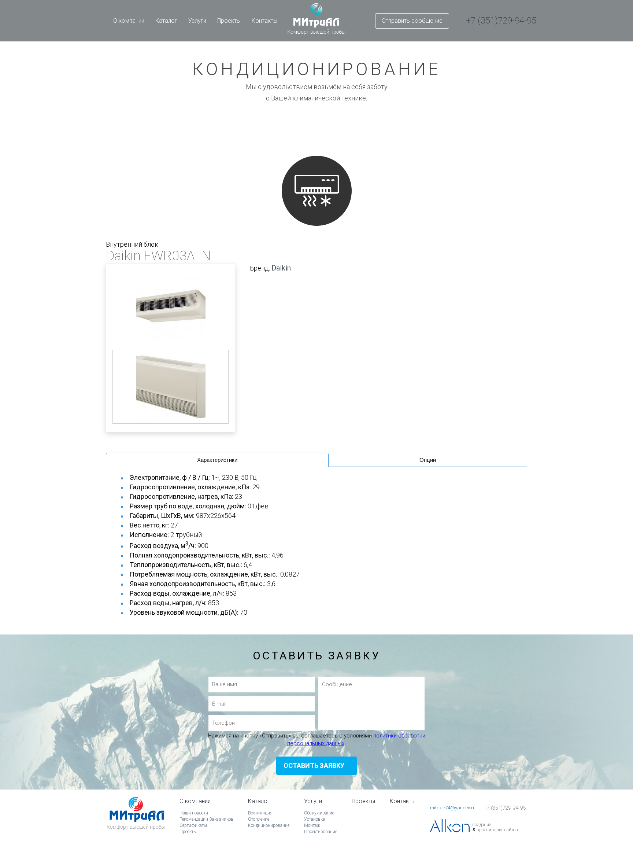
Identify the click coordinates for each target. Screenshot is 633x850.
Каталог (166, 20)
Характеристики (217, 460)
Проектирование (320, 831)
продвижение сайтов (497, 829)
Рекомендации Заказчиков (206, 819)
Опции (427, 460)
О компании (128, 20)
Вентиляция (260, 813)
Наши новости (193, 813)
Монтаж (312, 825)
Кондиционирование (268, 825)
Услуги (197, 20)
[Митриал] (136, 823)
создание (482, 824)
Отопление (258, 819)
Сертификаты (193, 825)
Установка (314, 819)
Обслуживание (319, 813)
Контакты (264, 20)
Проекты (229, 20)
